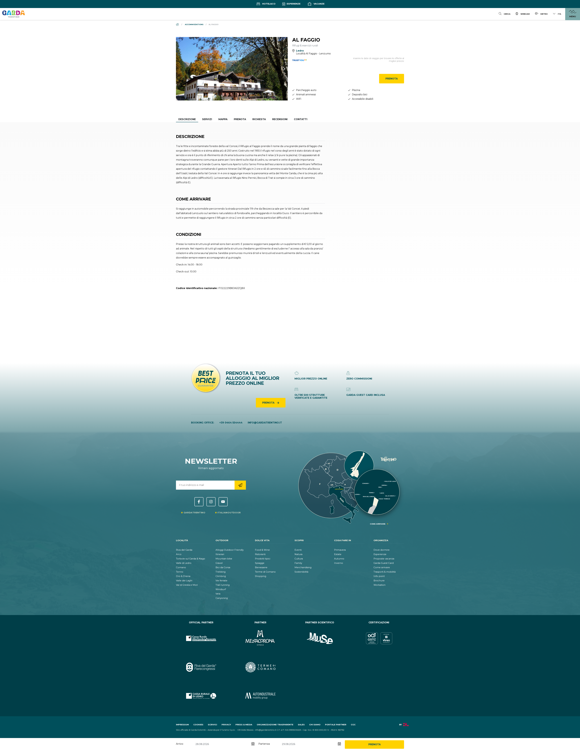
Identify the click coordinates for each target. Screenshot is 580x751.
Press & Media (243, 724)
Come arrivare (382, 567)
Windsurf (221, 589)
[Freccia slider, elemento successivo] (280, 68)
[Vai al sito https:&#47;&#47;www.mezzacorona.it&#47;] (260, 638)
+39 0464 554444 (230, 422)
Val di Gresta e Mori (187, 584)
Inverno (338, 563)
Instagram (211, 501)
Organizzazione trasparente (275, 724)
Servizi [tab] (207, 119)
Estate (337, 554)
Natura (298, 554)
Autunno (339, 558)
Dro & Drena (183, 576)
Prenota (391, 78)
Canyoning (222, 598)
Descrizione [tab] (187, 119)
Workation (379, 584)
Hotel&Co (269, 3)
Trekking (221, 571)
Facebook (198, 501)
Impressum (182, 724)
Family (298, 563)
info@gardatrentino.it (265, 422)
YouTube (223, 501)
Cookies (198, 724)
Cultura (299, 558)
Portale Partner (335, 724)
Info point (379, 576)
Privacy (226, 724)
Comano (181, 567)
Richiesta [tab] (259, 119)
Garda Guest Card (384, 563)
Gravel (219, 563)
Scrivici (212, 724)
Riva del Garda (184, 549)
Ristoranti (260, 554)
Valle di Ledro (183, 563)
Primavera (340, 549)
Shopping (260, 576)
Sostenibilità (301, 571)
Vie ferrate (221, 580)
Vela (218, 593)
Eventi (298, 549)
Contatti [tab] (300, 119)
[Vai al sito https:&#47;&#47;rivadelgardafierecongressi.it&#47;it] (201, 667)
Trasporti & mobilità (385, 571)
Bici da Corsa (223, 567)
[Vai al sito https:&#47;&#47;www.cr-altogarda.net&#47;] (201, 638)
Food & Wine (262, 549)
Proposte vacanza (384, 558)
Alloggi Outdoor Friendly (230, 549)
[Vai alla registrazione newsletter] (240, 485)
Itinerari (220, 554)
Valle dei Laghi (184, 580)
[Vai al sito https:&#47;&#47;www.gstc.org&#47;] (379, 638)
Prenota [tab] (240, 119)
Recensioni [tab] (280, 119)
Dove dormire (382, 549)
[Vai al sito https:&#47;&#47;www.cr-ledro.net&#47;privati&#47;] (201, 696)
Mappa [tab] (222, 119)
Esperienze (293, 3)
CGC (353, 724)
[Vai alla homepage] (13, 14)
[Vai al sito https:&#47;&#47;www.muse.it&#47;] (320, 638)
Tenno (179, 571)
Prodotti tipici (262, 558)
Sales (301, 724)
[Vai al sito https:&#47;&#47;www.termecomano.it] (260, 667)
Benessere (261, 567)
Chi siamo (315, 724)
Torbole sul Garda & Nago (190, 558)
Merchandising (303, 567)
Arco (178, 554)
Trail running (223, 584)
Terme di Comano (265, 571)
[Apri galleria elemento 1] (232, 68)
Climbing (221, 576)
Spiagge (259, 563)
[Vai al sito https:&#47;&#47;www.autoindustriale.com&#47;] (260, 696)
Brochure (379, 580)
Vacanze (318, 3)
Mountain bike (224, 558)
